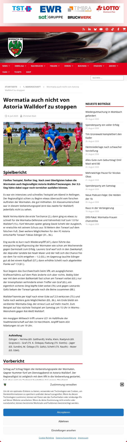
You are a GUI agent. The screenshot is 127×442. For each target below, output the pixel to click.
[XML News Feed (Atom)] (83, 29)
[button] (122, 384)
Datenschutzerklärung (66, 437)
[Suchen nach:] (107, 78)
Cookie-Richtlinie (46, 437)
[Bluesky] (95, 29)
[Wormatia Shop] (124, 29)
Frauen (53, 66)
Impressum (83, 437)
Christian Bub (29, 115)
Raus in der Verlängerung (99, 208)
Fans (4, 72)
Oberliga (19, 66)
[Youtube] (101, 29)
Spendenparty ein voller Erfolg (102, 124)
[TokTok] (112, 29)
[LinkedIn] (89, 29)
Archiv (112, 66)
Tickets (17, 72)
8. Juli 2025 (13, 115)
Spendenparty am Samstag (100, 185)
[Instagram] (107, 29)
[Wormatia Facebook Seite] (118, 29)
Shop (28, 72)
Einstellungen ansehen (63, 430)
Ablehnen (64, 421)
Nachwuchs (37, 66)
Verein (67, 66)
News (5, 66)
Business (82, 66)
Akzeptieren (63, 412)
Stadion (98, 66)
